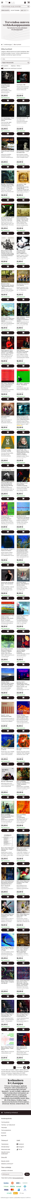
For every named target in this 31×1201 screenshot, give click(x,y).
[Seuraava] (28, 1067)
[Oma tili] (25, 2)
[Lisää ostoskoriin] (7, 100)
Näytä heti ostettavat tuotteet (13, 68)
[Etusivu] (10, 2)
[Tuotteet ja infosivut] (2, 2)
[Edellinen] (24, 1067)
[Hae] (28, 6)
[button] (17, 1178)
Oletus (18, 66)
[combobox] (15, 6)
